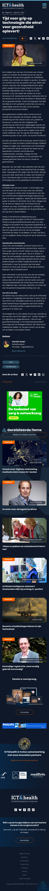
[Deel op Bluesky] (39, 38)
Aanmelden (24, 840)
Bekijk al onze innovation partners (24, 760)
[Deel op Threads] (31, 38)
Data (11, 362)
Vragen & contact (24, 853)
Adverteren (24, 857)
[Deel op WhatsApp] (43, 374)
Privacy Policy (24, 864)
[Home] (3, 12)
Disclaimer (24, 868)
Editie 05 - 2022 (19, 12)
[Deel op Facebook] (43, 38)
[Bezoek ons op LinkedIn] (29, 809)
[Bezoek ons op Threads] (15, 809)
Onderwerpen (24, 861)
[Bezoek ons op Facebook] (24, 809)
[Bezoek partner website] (13, 775)
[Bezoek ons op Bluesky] (20, 809)
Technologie (11, 367)
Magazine (8, 12)
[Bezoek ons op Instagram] (33, 809)
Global (24, 875)
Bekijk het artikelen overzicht (24, 435)
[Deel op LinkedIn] (47, 38)
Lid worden (24, 712)
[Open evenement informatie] (43, 885)
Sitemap (24, 871)
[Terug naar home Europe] (13, 6)
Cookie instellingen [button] (24, 878)
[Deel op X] (35, 38)
